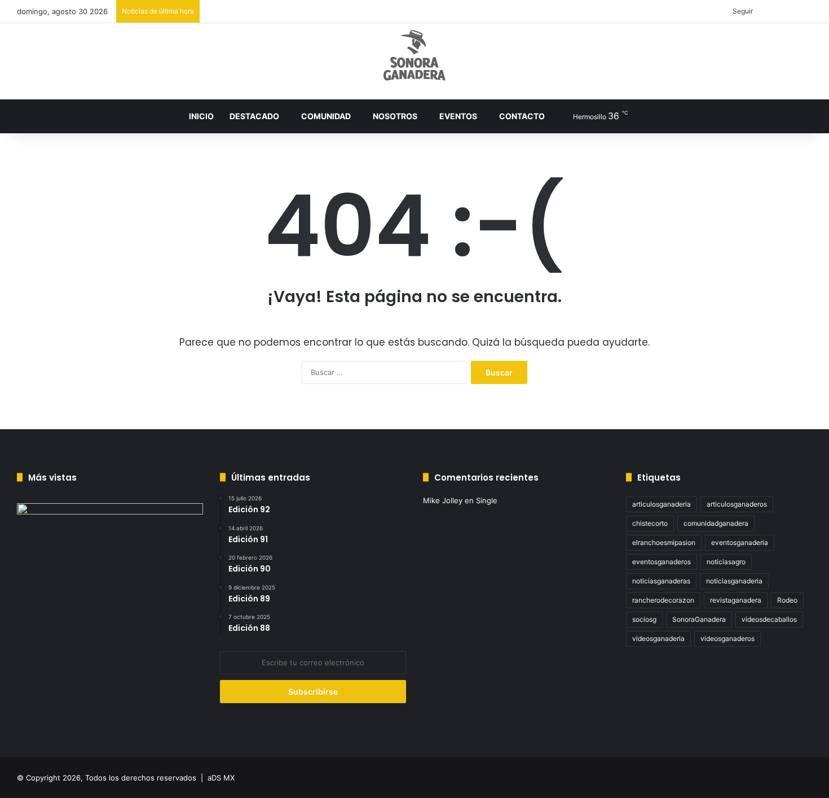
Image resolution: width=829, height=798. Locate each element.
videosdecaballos (769, 619)
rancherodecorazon (663, 600)
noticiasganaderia (734, 581)
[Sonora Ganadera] (414, 55)
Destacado (254, 116)
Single (486, 500)
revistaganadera (735, 600)
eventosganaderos (661, 561)
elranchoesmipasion (663, 542)
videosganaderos (727, 638)
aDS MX (221, 777)
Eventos (458, 116)
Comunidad (326, 116)
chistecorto (650, 523)
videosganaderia (658, 638)
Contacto (522, 116)
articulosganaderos (737, 504)
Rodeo (787, 600)
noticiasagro (726, 561)
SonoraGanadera (699, 619)
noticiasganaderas (661, 581)
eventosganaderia (739, 542)
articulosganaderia (661, 504)
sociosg (644, 619)
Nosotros (395, 116)
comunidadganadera (716, 523)
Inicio (201, 116)
